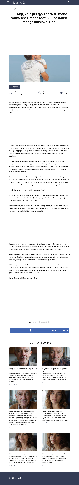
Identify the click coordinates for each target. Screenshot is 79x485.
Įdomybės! (19, 2)
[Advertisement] (39, 40)
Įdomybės (14, 87)
